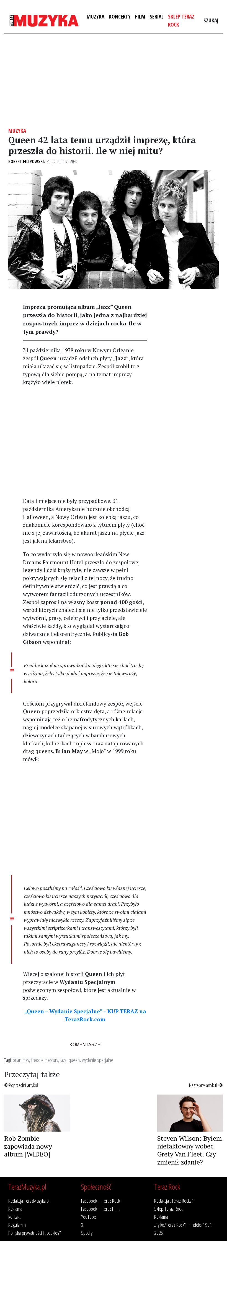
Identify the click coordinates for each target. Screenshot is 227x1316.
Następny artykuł (203, 1085)
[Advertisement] (113, 80)
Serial (157, 16)
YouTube (88, 1216)
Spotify (86, 1232)
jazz (63, 1060)
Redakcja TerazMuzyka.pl (29, 1200)
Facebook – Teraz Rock (100, 1200)
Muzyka (95, 16)
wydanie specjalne (97, 1060)
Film (140, 16)
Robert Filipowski (26, 161)
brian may (21, 1060)
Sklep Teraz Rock (181, 20)
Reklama (15, 1208)
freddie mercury (44, 1060)
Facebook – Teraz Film (99, 1208)
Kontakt (14, 1216)
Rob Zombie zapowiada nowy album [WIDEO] (28, 1146)
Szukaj (210, 20)
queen (74, 1060)
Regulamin (17, 1224)
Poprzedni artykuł (23, 1085)
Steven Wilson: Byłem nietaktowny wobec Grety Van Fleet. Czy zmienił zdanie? (189, 1150)
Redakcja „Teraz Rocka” (173, 1200)
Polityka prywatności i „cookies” (34, 1232)
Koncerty (120, 16)
